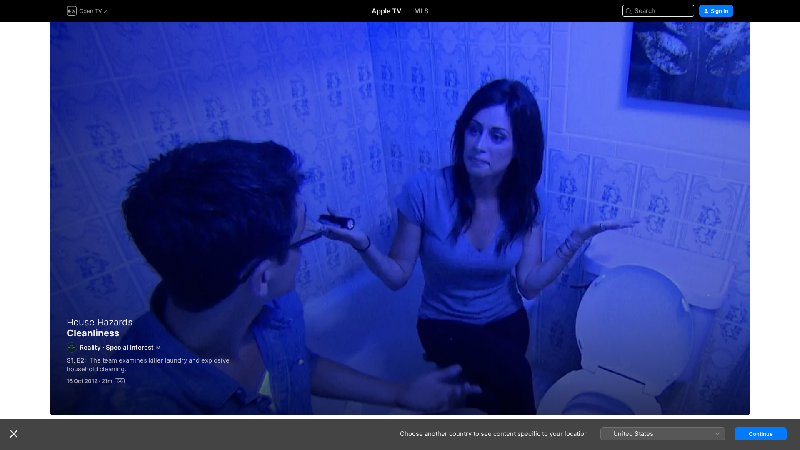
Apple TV (387, 11)
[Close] (14, 434)
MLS (421, 11)
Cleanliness (400, 218)
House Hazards (100, 322)
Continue (761, 433)
